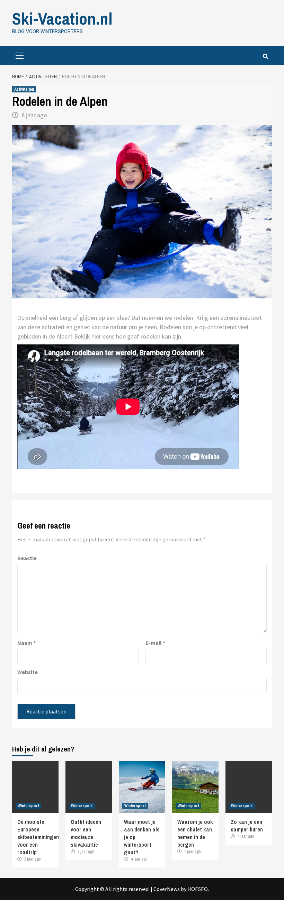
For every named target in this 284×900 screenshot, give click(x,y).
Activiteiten (24, 89)
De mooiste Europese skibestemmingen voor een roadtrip (38, 837)
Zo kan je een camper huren (247, 825)
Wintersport (28, 806)
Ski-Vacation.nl (62, 18)
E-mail (155, 642)
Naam (26, 642)
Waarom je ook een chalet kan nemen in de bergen (195, 833)
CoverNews (166, 888)
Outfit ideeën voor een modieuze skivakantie (86, 833)
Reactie (27, 558)
